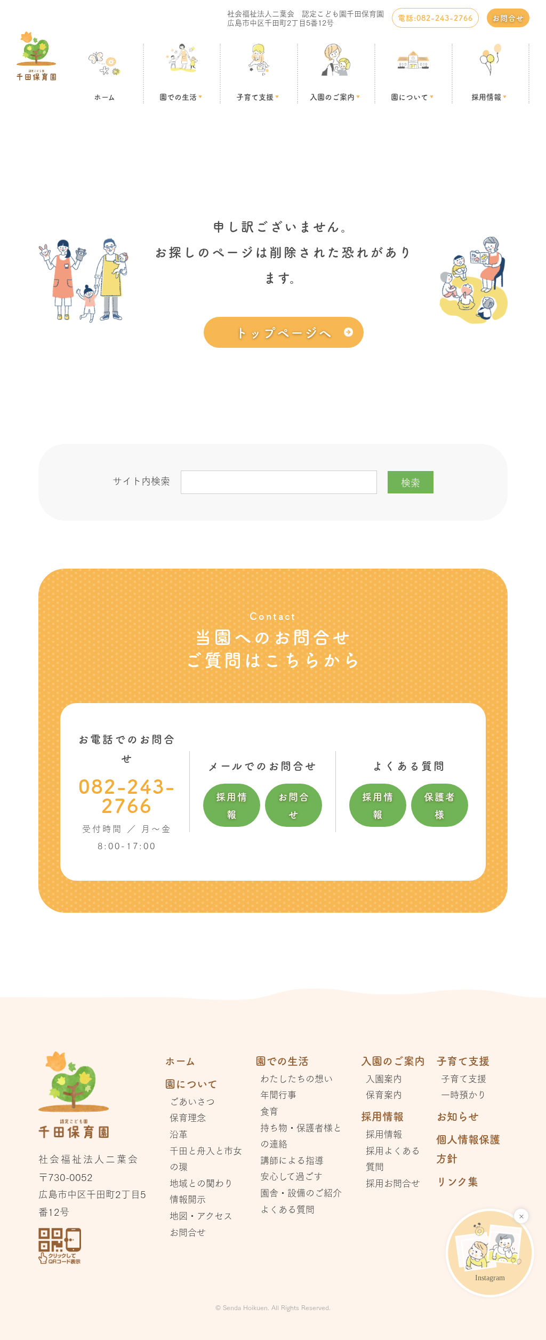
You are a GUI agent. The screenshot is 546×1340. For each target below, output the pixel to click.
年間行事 (278, 1094)
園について (409, 96)
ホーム (104, 96)
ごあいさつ (192, 1101)
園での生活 (178, 96)
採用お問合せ (393, 1183)
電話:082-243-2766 (435, 17)
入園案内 (384, 1078)
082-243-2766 (126, 795)
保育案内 (384, 1094)
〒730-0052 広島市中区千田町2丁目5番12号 (92, 1194)
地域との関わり (201, 1183)
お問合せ (508, 17)
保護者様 (440, 804)
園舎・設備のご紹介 (301, 1192)
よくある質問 (287, 1209)
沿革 (179, 1134)
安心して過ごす (291, 1176)
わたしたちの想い (296, 1078)
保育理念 (188, 1117)
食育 (269, 1111)
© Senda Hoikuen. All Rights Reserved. (273, 1307)
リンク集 (457, 1181)
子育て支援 (255, 96)
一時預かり (463, 1094)
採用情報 (486, 96)
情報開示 (188, 1199)
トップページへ (283, 332)
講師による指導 (292, 1160)
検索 (410, 482)
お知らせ (457, 1116)
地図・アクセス (201, 1215)
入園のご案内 (332, 96)
